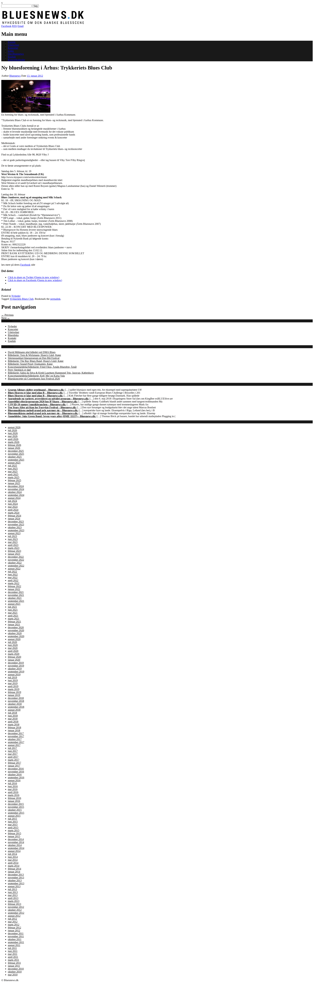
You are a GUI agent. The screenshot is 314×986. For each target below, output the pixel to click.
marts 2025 (13, 477)
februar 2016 (14, 798)
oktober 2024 (15, 492)
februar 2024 (14, 515)
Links (11, 51)
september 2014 (16, 848)
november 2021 (16, 595)
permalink (55, 299)
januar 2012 (14, 930)
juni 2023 (13, 539)
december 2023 (16, 521)
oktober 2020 (15, 633)
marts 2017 (13, 759)
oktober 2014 (15, 845)
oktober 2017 (15, 739)
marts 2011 (13, 960)
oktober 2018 (15, 704)
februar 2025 (14, 480)
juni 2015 (13, 821)
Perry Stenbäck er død (19, 369)
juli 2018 (12, 712)
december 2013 (16, 874)
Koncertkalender (16, 59)
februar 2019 (14, 692)
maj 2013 (12, 895)
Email (20, 26)
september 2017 (16, 742)
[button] (25, 96)
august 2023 (14, 533)
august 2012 (14, 915)
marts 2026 (13, 442)
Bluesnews (15, 75)
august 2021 (14, 604)
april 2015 (13, 827)
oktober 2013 (15, 880)
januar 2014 (14, 871)
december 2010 (16, 968)
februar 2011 (14, 962)
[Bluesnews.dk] (77, 23)
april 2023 (13, 545)
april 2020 (13, 651)
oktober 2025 (15, 456)
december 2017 (16, 733)
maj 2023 (12, 542)
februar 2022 (14, 586)
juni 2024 (13, 503)
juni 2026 (13, 433)
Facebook (6, 26)
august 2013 (14, 886)
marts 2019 (13, 689)
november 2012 (16, 907)
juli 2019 (12, 677)
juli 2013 (12, 889)
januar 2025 (14, 483)
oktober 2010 (15, 971)
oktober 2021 (15, 598)
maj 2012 (12, 921)
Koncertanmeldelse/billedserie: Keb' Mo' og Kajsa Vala (36, 375)
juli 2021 (12, 606)
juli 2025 (12, 465)
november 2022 (16, 559)
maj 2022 (12, 577)
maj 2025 (12, 471)
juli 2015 (12, 818)
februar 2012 (14, 927)
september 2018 (16, 707)
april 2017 (13, 757)
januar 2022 (14, 589)
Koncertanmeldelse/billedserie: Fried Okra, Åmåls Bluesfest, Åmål (42, 367)
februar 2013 (14, 904)
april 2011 (13, 957)
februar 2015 (14, 833)
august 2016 (14, 780)
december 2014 (16, 839)
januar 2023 (14, 553)
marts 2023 (13, 548)
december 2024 (16, 486)
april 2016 (13, 792)
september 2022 (16, 565)
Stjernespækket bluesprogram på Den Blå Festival (33, 358)
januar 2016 (14, 801)
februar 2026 (14, 445)
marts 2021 (13, 618)
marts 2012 (13, 924)
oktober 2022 (15, 562)
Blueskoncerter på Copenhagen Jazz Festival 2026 (34, 378)
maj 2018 (12, 718)
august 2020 (14, 639)
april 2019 (13, 686)
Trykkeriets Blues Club (22, 299)
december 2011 (16, 933)
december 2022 (16, 556)
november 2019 (16, 665)
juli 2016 (12, 783)
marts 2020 (13, 654)
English (12, 56)
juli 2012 (12, 918)
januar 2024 (14, 518)
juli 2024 (12, 501)
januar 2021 (14, 624)
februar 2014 (14, 868)
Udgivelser (13, 45)
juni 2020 (13, 645)
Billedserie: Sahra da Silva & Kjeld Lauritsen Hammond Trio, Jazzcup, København (51, 372)
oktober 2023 (15, 527)
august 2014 (14, 851)
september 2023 (16, 530)
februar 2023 (14, 551)
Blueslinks (13, 335)
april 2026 (13, 439)
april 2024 (13, 509)
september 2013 (16, 883)
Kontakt (12, 338)
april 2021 (13, 615)
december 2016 (16, 768)
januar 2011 (14, 965)
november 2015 (16, 807)
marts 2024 (13, 512)
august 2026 (14, 427)
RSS (14, 26)
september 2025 (16, 459)
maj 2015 (12, 824)
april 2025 (13, 474)
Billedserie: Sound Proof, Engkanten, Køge (30, 364)
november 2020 (16, 630)
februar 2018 (14, 727)
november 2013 (16, 877)
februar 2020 (14, 656)
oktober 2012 (15, 910)
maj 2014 (12, 859)
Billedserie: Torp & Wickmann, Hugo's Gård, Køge (34, 355)
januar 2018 (14, 730)
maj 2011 (12, 954)
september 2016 (16, 777)
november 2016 (16, 771)
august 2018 (14, 709)
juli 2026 (12, 430)
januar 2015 (14, 836)
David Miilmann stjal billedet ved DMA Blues (31, 352)
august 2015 (14, 815)
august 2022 (14, 568)
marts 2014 (13, 865)
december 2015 (16, 804)
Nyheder (15, 296)
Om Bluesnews (16, 53)
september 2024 (16, 495)
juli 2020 (12, 642)
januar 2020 (14, 659)
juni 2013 (13, 892)
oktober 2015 (15, 809)
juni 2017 (13, 751)
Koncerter (13, 48)
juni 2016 (13, 786)
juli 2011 (12, 948)
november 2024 (16, 489)
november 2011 (16, 936)
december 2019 (16, 662)
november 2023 (16, 524)
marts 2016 (13, 795)
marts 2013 (13, 901)
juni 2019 (13, 680)
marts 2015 (13, 830)
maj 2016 (12, 789)
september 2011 (16, 942)
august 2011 (14, 945)
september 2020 (16, 636)
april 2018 (13, 721)
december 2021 (16, 592)
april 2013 (13, 898)
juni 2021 (13, 609)
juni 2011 (12, 951)
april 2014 (13, 862)
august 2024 (14, 498)
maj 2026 (12, 436)
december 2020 (16, 627)
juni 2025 (13, 468)
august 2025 (14, 462)
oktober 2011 (14, 939)
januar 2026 (14, 448)
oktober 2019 (15, 668)
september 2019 (16, 671)
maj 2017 (12, 754)
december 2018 (16, 698)
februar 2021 (14, 621)
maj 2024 (12, 506)
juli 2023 (12, 536)
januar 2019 (14, 695)
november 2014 (16, 842)
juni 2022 (13, 574)
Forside (12, 42)
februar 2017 (14, 762)
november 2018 (16, 701)
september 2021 (16, 601)
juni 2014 (13, 857)
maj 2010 (12, 974)
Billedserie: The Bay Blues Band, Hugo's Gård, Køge (35, 361)
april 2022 (13, 580)
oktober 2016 (15, 774)
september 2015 (16, 812)
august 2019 (14, 674)
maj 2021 (12, 612)
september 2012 (16, 912)
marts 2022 (13, 583)
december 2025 (16, 451)
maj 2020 (12, 648)
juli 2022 (12, 571)
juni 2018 (13, 715)
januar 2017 (14, 765)
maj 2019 (12, 683)
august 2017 (14, 745)
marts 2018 (13, 724)
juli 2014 (12, 854)
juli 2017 (12, 748)
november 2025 (16, 453)
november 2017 (16, 736)
